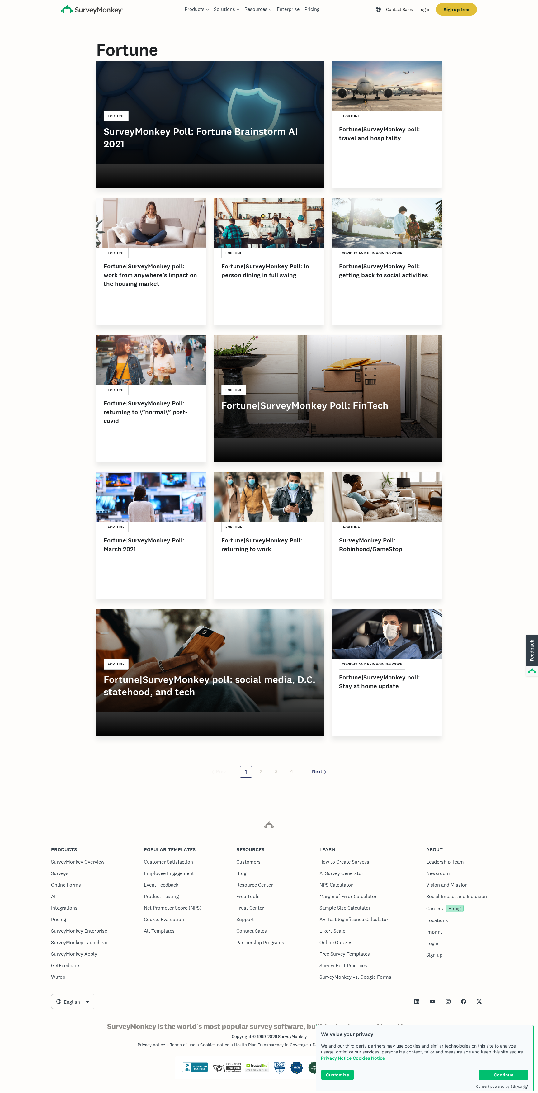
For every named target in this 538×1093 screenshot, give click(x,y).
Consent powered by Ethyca (499, 1086)
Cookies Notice (369, 1058)
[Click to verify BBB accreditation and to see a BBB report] (195, 1070)
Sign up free (456, 9)
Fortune (116, 116)
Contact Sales (399, 9)
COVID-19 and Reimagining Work (372, 253)
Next (317, 771)
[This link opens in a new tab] (417, 1001)
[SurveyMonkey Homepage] (92, 10)
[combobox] (73, 1001)
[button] (531, 656)
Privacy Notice (336, 1058)
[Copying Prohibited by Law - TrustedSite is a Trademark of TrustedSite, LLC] (257, 1070)
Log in (424, 9)
